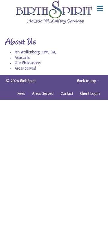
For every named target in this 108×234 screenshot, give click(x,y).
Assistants (22, 57)
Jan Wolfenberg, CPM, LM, (35, 52)
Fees (21, 93)
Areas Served (25, 68)
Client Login (90, 93)
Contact (67, 93)
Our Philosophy (28, 63)
